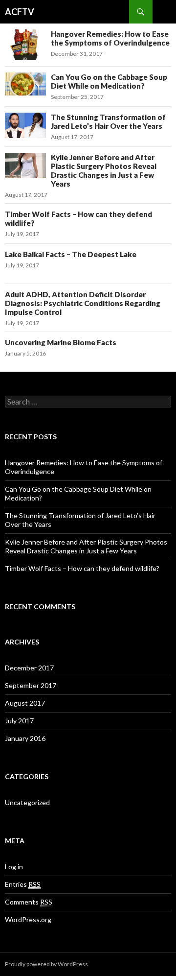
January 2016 (25, 738)
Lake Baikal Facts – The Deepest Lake (70, 254)
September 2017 (30, 685)
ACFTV (19, 11)
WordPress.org (28, 919)
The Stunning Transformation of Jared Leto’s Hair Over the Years (108, 121)
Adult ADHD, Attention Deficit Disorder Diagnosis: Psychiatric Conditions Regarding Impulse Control (82, 303)
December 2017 (29, 668)
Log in (14, 866)
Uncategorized (27, 802)
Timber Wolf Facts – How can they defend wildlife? (82, 568)
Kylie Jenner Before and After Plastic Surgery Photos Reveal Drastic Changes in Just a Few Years (103, 170)
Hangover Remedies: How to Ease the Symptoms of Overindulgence (110, 38)
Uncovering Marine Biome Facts (60, 342)
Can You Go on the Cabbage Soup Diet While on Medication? (109, 81)
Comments (28, 902)
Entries (23, 884)
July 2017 (19, 720)
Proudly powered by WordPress (46, 964)
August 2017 (25, 703)
